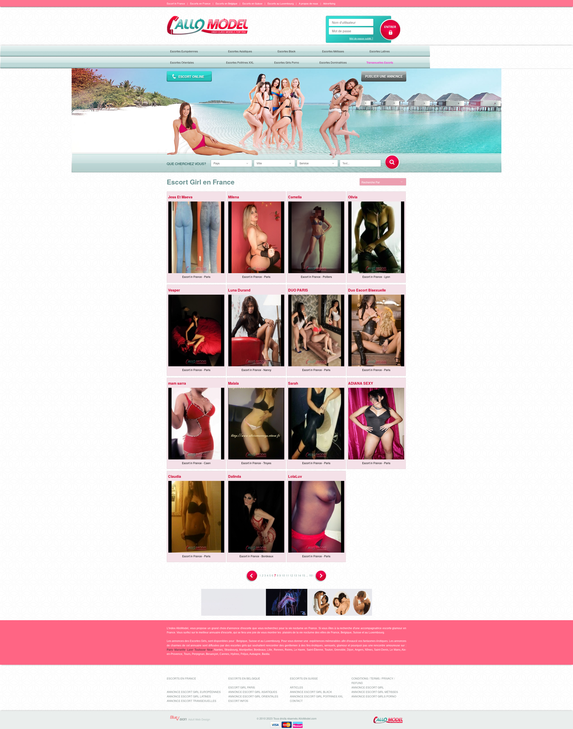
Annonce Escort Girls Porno (373, 696)
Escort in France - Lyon (376, 277)
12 (291, 575)
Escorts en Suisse (252, 3)
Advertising (329, 3)
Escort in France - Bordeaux (256, 556)
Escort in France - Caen (196, 463)
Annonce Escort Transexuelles (191, 701)
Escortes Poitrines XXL (240, 62)
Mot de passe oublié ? (361, 38)
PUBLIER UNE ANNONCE (384, 76)
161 (311, 575)
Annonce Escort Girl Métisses (374, 692)
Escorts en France (200, 3)
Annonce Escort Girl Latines (189, 696)
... (307, 575)
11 (287, 575)
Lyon (190, 649)
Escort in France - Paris (196, 277)
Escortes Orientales (182, 62)
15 (303, 575)
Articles (296, 687)
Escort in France (176, 3)
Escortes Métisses (333, 51)
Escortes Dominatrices (333, 62)
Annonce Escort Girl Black (311, 692)
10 (283, 575)
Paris (170, 649)
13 (295, 575)
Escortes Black (286, 51)
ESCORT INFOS (238, 701)
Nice (210, 649)
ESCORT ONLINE (191, 76)
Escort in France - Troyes (256, 463)
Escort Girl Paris (241, 687)
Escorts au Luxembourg (280, 3)
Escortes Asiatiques (240, 51)
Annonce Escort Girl (367, 687)
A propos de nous (308, 3)
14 (299, 575)
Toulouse (200, 649)
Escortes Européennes (184, 51)
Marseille (180, 649)
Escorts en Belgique (226, 3)
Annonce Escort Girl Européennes (194, 692)
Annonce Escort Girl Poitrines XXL (316, 696)
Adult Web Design (199, 719)
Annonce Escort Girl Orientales (253, 696)
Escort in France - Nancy (256, 370)
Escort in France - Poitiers (316, 277)
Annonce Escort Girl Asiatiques (252, 692)
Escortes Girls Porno (286, 62)
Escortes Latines (380, 51)
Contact (296, 701)
